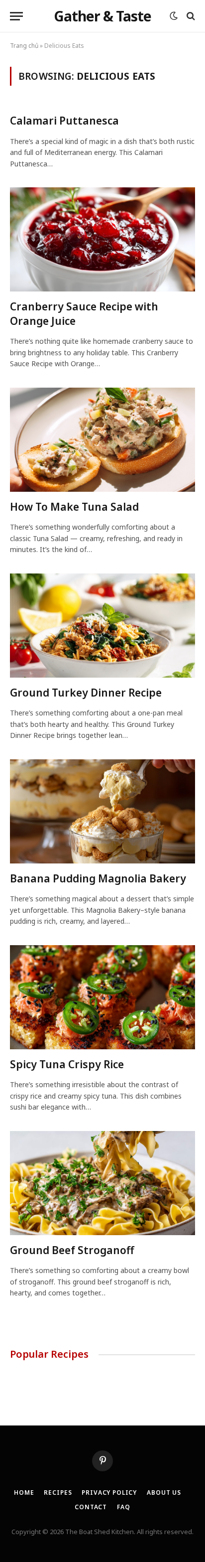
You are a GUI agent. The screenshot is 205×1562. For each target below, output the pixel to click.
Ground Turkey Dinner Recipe (86, 693)
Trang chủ (24, 45)
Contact (91, 1507)
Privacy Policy (109, 1492)
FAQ (123, 1507)
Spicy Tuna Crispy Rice (67, 1064)
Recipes (58, 1492)
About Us (164, 1492)
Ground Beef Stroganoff (72, 1250)
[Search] (190, 16)
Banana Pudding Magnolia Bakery (98, 878)
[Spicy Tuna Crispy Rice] (102, 997)
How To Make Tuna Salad (74, 507)
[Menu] (16, 16)
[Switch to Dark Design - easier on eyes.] (173, 15)
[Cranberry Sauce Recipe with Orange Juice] (102, 239)
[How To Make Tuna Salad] (102, 440)
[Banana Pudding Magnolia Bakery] (102, 811)
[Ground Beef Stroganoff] (102, 1183)
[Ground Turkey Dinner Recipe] (102, 625)
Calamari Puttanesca (64, 121)
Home (24, 1492)
